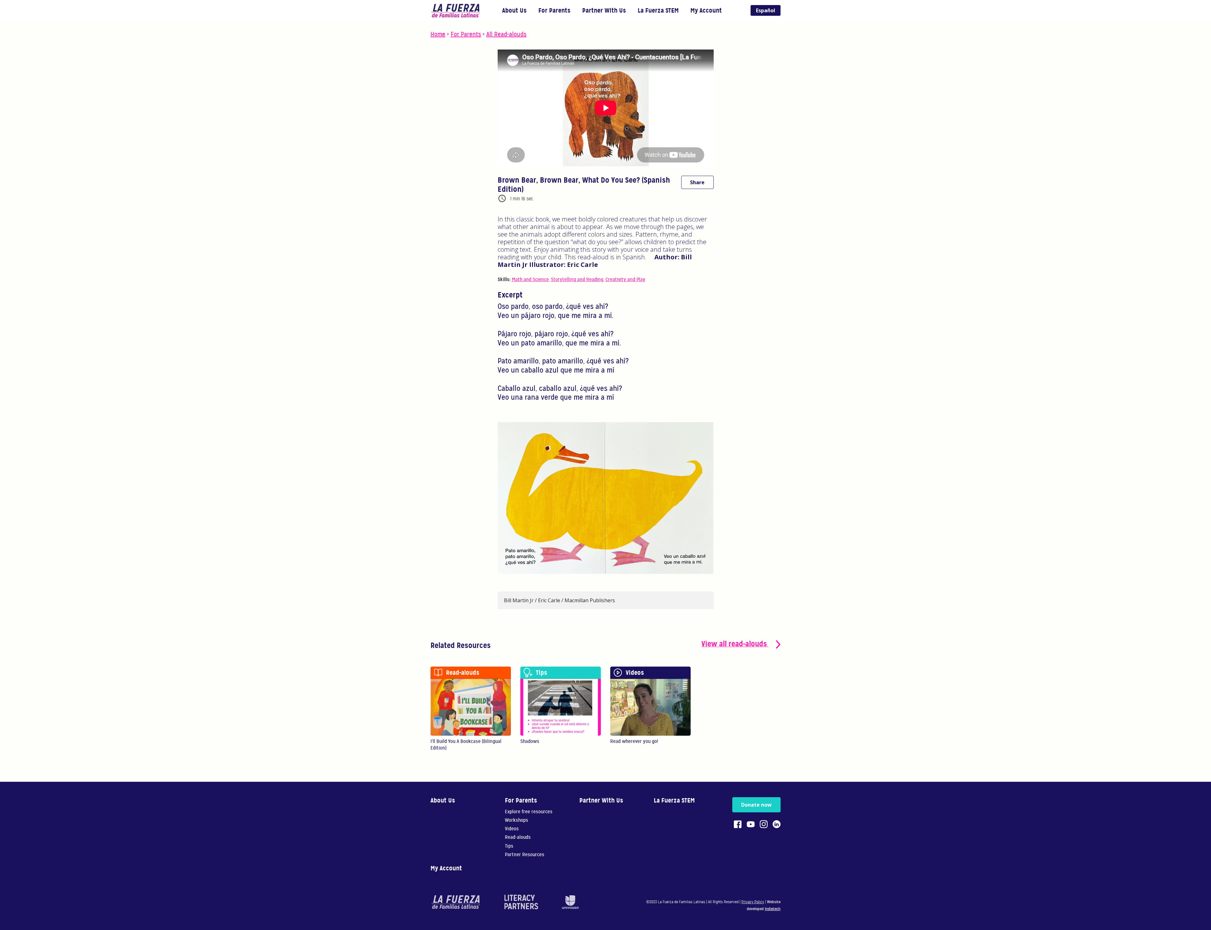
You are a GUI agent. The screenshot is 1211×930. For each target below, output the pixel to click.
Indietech (773, 908)
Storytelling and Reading (577, 279)
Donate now (756, 804)
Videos (512, 829)
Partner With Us (604, 10)
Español (765, 10)
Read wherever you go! (634, 741)
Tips (509, 846)
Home (437, 34)
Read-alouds (518, 837)
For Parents (554, 10)
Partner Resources (524, 855)
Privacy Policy (752, 901)
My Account (706, 10)
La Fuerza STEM (658, 10)
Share (697, 182)
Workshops (516, 820)
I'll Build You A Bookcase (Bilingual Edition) (465, 744)
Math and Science (530, 279)
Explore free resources (529, 812)
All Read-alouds (506, 34)
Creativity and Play (625, 279)
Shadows (529, 741)
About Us (514, 10)
